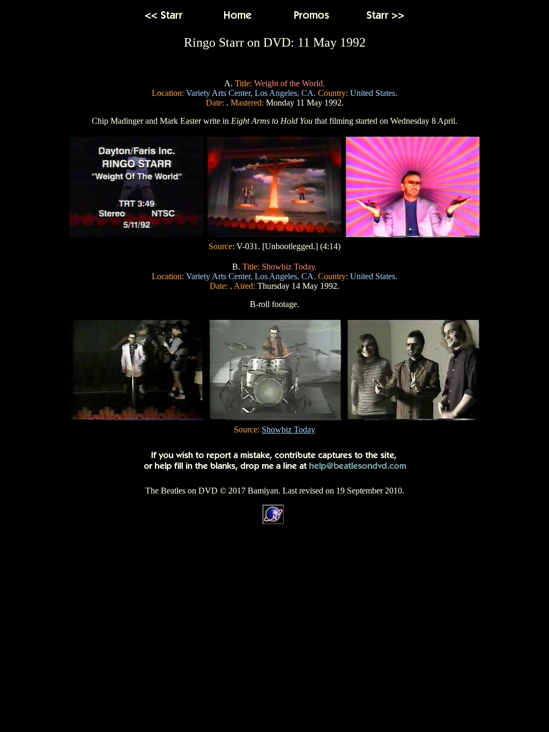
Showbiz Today (288, 429)
